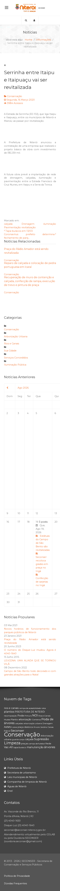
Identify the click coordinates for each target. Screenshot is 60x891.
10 (19, 513)
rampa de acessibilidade (30, 708)
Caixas (50, 727)
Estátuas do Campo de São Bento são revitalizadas (43, 542)
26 (37, 593)
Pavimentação (12, 227)
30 (8, 602)
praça (21, 727)
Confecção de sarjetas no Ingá (42, 582)
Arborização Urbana (15, 336)
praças (24, 743)
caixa (14, 727)
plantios (9, 711)
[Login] (34, 20)
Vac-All (8, 747)
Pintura (28, 715)
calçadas (19, 723)
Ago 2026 (23, 387)
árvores (49, 747)
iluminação (49, 223)
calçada (8, 223)
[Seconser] (30, 8)
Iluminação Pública (15, 364)
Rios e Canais (11, 343)
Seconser (17, 730)
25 (28, 593)
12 (37, 513)
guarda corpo (18, 739)
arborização (25, 719)
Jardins (43, 727)
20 (56, 521)
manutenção (35, 747)
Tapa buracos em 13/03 (19, 231)
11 (28, 513)
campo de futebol (37, 743)
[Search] (25, 20)
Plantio (14, 719)
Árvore (36, 727)
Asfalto (8, 727)
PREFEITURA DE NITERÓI (30, 711)
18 (28, 521)
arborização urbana (33, 723)
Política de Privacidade (17, 876)
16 (8, 521)
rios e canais (11, 708)
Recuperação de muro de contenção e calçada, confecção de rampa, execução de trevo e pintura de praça (29, 281)
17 (19, 521)
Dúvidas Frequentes (15, 883)
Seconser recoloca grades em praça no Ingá (42, 564)
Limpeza (12, 743)
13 (56, 513)
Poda (20, 715)
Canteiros (36, 719)
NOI (35, 715)
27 (56, 593)
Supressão (41, 739)
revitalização (28, 227)
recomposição (10, 715)
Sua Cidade (10, 350)
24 (19, 593)
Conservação (14, 96)
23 (8, 593)
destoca (28, 727)
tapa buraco (19, 747)
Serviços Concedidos (16, 357)
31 (19, 602)
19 (43, 553)
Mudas (7, 719)
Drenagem (28, 223)
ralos (43, 708)
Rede (48, 743)
